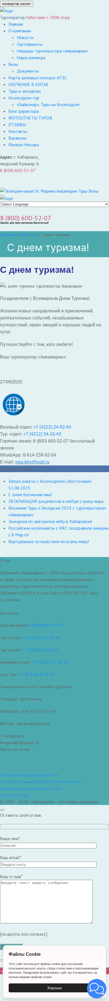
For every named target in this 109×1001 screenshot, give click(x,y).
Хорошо (54, 988)
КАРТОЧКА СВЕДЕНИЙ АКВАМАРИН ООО (30, 789)
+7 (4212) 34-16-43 (42, 434)
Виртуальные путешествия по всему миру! (48, 541)
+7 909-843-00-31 (40, 650)
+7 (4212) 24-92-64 (52, 427)
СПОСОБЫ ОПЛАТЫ (15, 795)
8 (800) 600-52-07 (17, 170)
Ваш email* (10, 857)
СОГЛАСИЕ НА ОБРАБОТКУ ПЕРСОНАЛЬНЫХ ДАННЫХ (40, 782)
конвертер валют (16, 4)
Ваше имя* (10, 838)
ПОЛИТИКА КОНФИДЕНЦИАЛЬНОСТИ (29, 775)
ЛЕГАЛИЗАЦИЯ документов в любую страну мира (55, 501)
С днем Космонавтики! (30, 494)
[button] (96, 988)
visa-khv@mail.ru (32, 462)
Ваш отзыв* (11, 876)
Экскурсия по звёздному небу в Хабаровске (50, 521)
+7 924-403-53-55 (37, 674)
